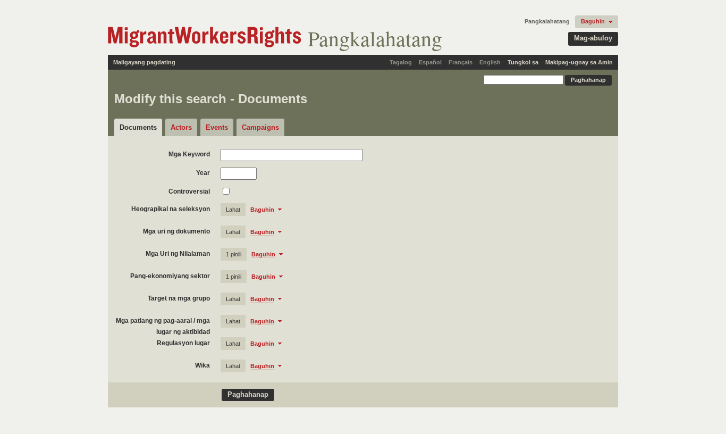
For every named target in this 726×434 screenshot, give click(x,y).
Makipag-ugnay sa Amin (579, 62)
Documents (138, 127)
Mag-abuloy (593, 38)
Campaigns (260, 127)
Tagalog (401, 62)
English (490, 62)
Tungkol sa (523, 62)
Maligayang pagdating (144, 62)
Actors (181, 127)
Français (460, 62)
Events (217, 127)
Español (430, 62)
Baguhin (593, 21)
